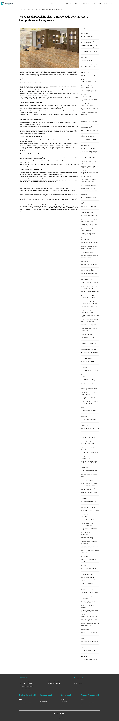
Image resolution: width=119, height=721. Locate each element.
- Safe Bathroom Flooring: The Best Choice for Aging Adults (88, 126)
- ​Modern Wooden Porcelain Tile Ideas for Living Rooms (89, 533)
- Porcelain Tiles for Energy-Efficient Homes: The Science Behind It (88, 269)
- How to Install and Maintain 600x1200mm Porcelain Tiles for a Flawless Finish (88, 157)
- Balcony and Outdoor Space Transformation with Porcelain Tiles (88, 380)
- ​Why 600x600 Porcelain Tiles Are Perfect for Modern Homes (88, 524)
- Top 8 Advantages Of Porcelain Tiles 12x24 (89, 117)
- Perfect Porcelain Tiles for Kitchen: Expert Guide (88, 198)
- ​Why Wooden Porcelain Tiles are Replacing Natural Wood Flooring (88, 506)
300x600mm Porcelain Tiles (54, 681)
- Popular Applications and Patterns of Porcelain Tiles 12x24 (89, 628)
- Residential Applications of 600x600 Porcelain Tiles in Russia (89, 471)
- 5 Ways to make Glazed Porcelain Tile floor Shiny (89, 642)
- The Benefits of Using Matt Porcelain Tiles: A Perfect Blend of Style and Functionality (89, 81)
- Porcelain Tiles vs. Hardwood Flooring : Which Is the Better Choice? (89, 220)
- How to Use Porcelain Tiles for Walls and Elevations (89, 274)
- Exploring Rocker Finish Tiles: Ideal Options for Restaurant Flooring (88, 135)
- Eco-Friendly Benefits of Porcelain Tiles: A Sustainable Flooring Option (90, 287)
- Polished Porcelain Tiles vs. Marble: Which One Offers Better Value (89, 278)
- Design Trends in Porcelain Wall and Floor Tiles (89, 202)
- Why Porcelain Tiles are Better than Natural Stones (89, 207)
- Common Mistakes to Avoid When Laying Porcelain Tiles (89, 260)
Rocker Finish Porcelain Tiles (28, 688)
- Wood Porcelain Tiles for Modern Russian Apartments (88, 457)
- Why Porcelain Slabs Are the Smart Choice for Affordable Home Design (89, 348)
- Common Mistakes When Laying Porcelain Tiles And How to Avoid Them (89, 420)
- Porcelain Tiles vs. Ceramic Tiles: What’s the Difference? (90, 316)
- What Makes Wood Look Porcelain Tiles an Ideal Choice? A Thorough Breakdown (89, 579)
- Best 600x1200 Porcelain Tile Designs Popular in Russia (89, 466)
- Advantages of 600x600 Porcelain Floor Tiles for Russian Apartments (89, 493)
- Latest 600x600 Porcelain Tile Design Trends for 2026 (89, 542)
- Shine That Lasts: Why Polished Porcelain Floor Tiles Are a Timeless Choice (88, 343)
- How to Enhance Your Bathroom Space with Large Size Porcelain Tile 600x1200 (90, 593)
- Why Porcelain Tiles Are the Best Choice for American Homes (88, 211)
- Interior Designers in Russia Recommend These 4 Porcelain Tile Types (88, 443)
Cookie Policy (62, 718)
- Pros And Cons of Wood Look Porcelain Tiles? (90, 569)
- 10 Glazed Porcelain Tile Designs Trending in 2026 (88, 411)
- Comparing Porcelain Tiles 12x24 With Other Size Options (89, 71)
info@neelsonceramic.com (45, 699)
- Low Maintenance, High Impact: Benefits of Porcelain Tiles (88, 338)
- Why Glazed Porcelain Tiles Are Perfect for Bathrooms (90, 415)
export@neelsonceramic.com (66, 699)
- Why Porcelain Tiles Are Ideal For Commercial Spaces (88, 424)
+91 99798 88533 (63, 701)
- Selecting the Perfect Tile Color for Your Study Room (90, 131)
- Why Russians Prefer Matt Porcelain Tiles (89, 433)
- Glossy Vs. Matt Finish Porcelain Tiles (89, 176)
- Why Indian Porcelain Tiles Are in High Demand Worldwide (89, 448)
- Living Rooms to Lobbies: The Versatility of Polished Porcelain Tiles (90, 329)
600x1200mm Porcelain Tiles (54, 685)
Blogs (77, 681)
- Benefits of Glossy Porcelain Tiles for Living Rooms (89, 529)
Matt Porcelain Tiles (26, 681)
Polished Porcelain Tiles (27, 683)
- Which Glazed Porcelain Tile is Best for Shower (89, 646)
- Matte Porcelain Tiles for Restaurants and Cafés (89, 384)
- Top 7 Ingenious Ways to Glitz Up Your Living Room (89, 606)
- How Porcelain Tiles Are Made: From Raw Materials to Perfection (89, 398)
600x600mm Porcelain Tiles (54, 683)
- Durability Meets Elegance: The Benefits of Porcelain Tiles (88, 234)
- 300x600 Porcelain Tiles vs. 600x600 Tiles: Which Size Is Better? (89, 402)
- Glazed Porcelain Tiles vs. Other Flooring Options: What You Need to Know (90, 184)
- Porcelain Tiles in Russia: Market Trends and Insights (90, 375)
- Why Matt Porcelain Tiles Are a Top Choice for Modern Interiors (89, 162)
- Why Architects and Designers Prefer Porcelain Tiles (89, 243)
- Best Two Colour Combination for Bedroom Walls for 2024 (88, 144)
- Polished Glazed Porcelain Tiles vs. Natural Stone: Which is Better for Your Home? (89, 172)
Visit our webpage (66, 209)
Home (20, 9)
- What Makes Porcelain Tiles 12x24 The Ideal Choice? (90, 564)
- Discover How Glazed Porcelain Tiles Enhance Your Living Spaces (89, 104)
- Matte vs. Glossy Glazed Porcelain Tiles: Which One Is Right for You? (90, 283)
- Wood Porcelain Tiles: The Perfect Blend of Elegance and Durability (88, 180)
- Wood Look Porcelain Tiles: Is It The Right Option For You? (89, 56)
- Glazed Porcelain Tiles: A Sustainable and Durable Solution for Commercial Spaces (89, 51)
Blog (25, 9)
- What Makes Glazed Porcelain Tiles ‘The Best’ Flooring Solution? (89, 573)
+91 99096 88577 (43, 701)
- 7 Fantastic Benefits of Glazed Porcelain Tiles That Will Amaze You (88, 602)
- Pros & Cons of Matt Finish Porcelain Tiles (89, 140)
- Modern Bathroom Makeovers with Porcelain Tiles (89, 366)
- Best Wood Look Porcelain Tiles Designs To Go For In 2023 (88, 37)
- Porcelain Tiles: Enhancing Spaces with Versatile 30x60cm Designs (89, 86)
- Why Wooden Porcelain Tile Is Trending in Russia (90, 429)
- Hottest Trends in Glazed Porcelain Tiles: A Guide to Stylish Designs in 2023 (89, 46)
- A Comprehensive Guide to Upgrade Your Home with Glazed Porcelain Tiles (89, 152)
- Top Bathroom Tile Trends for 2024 (89, 148)
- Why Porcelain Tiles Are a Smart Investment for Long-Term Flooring (88, 324)
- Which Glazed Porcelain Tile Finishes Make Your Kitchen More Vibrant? (89, 588)
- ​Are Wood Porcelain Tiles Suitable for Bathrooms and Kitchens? (89, 546)
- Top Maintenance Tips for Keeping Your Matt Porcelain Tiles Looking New (89, 167)
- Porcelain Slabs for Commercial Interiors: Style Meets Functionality (90, 357)
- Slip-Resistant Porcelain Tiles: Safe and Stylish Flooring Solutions (89, 371)
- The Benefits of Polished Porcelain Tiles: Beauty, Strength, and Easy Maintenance (90, 292)
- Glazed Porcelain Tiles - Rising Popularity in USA (87, 584)
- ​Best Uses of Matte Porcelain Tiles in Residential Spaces (89, 502)
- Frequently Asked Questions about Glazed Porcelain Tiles (89, 660)
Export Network (79, 683)
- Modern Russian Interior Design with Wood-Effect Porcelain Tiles (89, 488)
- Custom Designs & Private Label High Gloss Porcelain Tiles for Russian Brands (89, 462)
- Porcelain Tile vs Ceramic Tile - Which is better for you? (90, 655)
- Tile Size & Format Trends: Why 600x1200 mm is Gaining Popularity (88, 538)
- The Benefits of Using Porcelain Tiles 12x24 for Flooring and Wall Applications (90, 76)
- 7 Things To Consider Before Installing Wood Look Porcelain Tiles (89, 611)
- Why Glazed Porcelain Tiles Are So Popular (89, 637)
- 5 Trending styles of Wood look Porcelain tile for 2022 (88, 651)
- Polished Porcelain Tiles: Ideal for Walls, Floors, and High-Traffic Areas (89, 320)
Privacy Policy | (57, 718)
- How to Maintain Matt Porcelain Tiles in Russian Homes (90, 497)
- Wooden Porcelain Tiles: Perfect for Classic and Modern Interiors (89, 251)
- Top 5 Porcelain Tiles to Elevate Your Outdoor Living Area (89, 122)
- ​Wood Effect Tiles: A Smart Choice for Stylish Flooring (89, 515)
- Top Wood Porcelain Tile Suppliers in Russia (89, 475)
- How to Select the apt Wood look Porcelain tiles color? (88, 597)
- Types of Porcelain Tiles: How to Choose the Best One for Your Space (89, 189)
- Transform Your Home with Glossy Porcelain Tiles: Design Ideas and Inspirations (88, 297)
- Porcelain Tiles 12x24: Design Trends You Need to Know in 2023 (89, 41)
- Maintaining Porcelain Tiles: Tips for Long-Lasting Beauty (89, 238)
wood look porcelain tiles (27, 74)
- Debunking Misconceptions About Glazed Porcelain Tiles (88, 61)
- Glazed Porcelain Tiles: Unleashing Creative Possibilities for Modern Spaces (89, 91)
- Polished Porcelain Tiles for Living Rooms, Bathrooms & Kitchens (88, 311)
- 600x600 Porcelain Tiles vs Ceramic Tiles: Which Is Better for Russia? (89, 484)
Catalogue (78, 685)
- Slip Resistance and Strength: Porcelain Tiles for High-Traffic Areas (90, 333)
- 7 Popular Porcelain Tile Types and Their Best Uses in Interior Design (90, 362)
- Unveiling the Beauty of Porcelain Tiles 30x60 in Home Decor (89, 109)
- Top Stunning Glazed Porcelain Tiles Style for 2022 (89, 633)
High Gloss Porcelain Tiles (27, 686)
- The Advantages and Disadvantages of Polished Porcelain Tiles (90, 624)
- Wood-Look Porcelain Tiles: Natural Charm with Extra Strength (89, 389)
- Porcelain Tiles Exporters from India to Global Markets (89, 453)
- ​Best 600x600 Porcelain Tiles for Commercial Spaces (88, 520)
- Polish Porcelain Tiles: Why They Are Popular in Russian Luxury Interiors (89, 438)
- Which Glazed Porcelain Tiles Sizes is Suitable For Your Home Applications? (89, 615)
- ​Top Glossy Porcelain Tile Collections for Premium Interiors (90, 551)
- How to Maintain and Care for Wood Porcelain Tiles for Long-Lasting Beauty (89, 302)
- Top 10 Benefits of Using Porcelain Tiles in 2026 (90, 511)
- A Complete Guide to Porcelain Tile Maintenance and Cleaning (89, 307)
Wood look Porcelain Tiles (27, 685)
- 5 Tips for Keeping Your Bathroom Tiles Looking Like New (89, 32)
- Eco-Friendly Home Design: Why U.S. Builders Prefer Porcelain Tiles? (89, 225)
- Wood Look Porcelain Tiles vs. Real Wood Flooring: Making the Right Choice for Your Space (89, 66)
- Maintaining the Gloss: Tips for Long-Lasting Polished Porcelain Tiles (89, 247)
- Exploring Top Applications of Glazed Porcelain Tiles (89, 113)
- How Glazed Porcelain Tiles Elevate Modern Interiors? (89, 100)
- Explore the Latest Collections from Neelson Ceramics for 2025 (89, 229)
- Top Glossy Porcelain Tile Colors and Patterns (89, 406)
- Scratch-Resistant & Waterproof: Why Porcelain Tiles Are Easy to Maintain (89, 265)
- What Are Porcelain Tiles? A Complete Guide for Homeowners (89, 393)
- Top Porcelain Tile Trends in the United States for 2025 (89, 216)
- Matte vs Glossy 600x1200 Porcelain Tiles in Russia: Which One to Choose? (89, 479)
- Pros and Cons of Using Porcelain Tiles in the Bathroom (89, 353)
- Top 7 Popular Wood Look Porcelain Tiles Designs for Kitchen (89, 620)
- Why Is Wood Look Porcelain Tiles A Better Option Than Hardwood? (89, 560)
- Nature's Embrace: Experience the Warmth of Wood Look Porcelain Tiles (89, 95)
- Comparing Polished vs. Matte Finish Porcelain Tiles (89, 193)
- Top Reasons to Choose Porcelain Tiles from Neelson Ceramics (89, 256)
